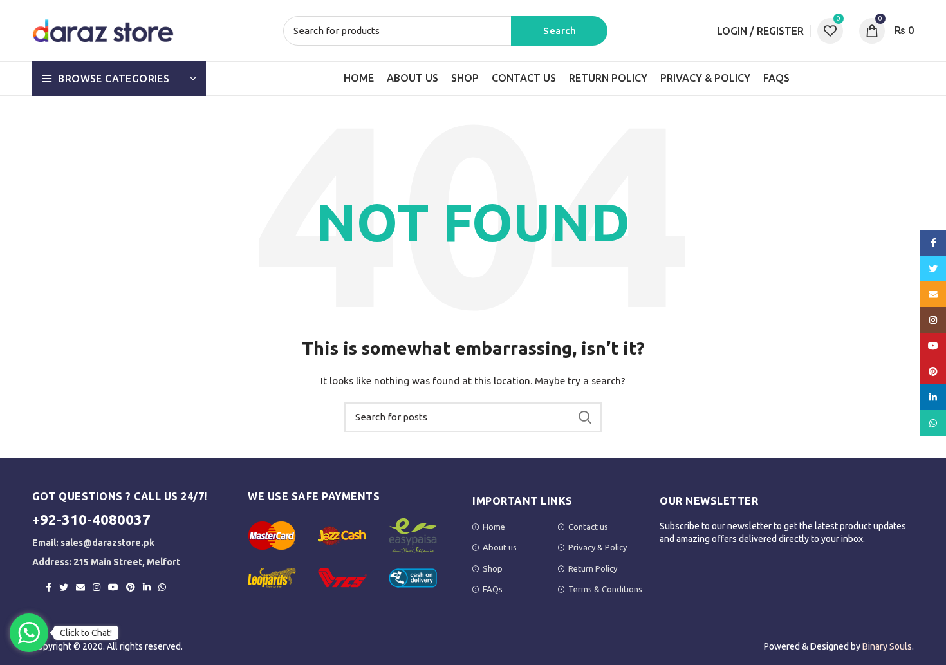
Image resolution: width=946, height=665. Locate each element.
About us (500, 547)
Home (494, 526)
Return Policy (592, 568)
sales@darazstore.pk (107, 543)
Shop (493, 568)
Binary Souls (887, 646)
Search (559, 31)
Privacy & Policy (597, 547)
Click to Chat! (86, 633)
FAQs (493, 589)
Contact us (588, 526)
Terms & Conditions (605, 589)
